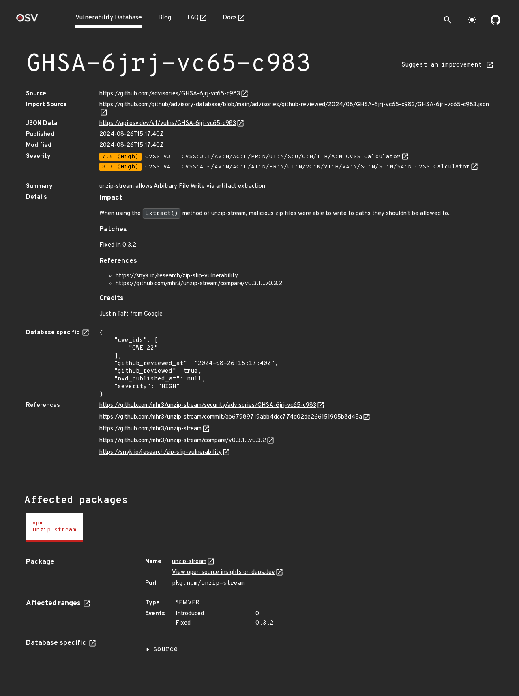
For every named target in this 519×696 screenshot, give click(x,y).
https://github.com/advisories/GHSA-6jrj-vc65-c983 (169, 94)
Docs (230, 18)
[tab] (54, 527)
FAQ (193, 18)
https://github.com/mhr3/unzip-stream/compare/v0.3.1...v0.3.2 (182, 441)
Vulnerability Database (108, 18)
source (165, 649)
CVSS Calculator (373, 156)
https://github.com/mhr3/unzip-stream (150, 429)
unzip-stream (189, 561)
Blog (164, 18)
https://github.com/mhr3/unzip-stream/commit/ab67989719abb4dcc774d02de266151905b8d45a (230, 417)
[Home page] (27, 20)
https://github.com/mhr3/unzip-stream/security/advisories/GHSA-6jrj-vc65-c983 (207, 405)
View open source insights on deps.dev (223, 572)
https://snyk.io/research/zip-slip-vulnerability (160, 452)
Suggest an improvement (443, 65)
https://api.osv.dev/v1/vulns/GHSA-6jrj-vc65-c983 (167, 123)
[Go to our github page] (495, 20)
